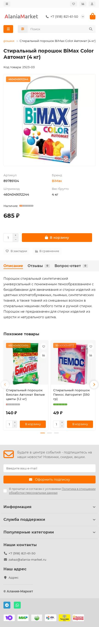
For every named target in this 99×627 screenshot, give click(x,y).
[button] (5, 385)
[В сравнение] (43, 355)
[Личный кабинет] (92, 3)
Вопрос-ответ (70, 266)
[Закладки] (73, 3)
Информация (17, 506)
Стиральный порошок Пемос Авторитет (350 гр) (71, 394)
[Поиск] (90, 29)
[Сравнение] (82, 3)
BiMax (57, 181)
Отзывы (38, 266)
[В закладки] (43, 346)
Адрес (14, 577)
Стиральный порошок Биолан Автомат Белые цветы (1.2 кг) (25, 394)
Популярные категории (28, 532)
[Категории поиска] (23, 29)
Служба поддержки (24, 519)
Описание (13, 266)
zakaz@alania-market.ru (27, 559)
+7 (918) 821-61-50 (22, 553)
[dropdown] (6, 3)
